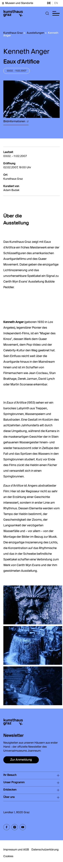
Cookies (8, 856)
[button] (47, 13)
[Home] (13, 13)
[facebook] (6, 827)
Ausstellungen (35, 33)
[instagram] (14, 827)
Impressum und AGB (16, 849)
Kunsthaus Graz (13, 33)
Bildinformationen (14, 121)
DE (49, 3)
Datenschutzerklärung (45, 849)
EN (56, 3)
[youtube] (22, 827)
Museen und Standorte (19, 3)
